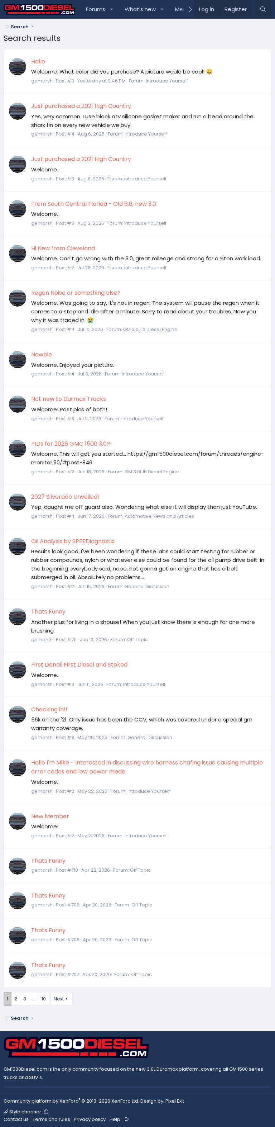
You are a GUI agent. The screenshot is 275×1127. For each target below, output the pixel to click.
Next (59, 998)
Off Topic (137, 639)
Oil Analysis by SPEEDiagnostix (73, 541)
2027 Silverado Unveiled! (65, 497)
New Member (50, 816)
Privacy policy (90, 1119)
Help (115, 1119)
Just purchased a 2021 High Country (81, 106)
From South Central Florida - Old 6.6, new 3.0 (93, 204)
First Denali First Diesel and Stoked (79, 664)
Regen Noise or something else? (76, 293)
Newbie (41, 354)
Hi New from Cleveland (63, 248)
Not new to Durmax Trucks (68, 399)
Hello (38, 61)
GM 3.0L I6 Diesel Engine (150, 329)
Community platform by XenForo (71, 1101)
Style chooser (25, 1111)
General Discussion (147, 586)
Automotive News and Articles (159, 516)
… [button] (33, 998)
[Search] (263, 9)
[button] (111, 9)
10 (44, 998)
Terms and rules (51, 1119)
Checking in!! (49, 709)
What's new (140, 9)
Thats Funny (48, 611)
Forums (95, 9)
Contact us (16, 1119)
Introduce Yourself (167, 80)
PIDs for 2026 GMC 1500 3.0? (70, 444)
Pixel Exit (174, 1101)
